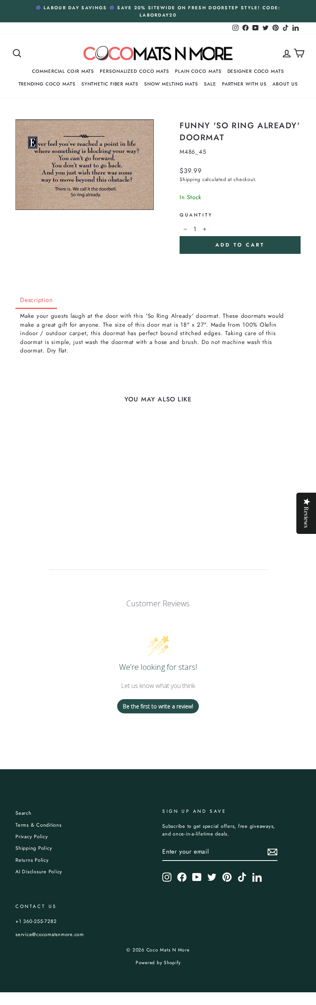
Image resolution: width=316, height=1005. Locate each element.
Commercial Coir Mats (63, 71)
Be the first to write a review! (158, 706)
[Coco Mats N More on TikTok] (242, 877)
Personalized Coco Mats (134, 71)
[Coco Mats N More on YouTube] (197, 877)
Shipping (190, 179)
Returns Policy (32, 860)
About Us (285, 84)
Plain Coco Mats (198, 71)
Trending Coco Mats (47, 84)
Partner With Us (244, 84)
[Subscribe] (272, 852)
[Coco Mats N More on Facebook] (182, 877)
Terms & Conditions (38, 825)
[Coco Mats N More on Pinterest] (227, 877)
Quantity (196, 214)
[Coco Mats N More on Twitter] (212, 877)
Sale (210, 84)
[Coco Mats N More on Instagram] (166, 877)
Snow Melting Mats (171, 84)
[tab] (36, 300)
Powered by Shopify (158, 962)
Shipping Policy (33, 848)
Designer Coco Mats (255, 71)
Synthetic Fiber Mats (109, 84)
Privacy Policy (31, 836)
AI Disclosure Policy (38, 871)
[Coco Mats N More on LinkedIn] (257, 877)
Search (23, 813)
